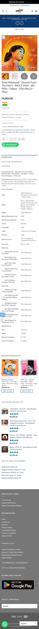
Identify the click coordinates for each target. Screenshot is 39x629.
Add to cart (7, 391)
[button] (5, 624)
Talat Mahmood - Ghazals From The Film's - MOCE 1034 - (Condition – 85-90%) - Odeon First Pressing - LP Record (18, 132)
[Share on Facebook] (7, 139)
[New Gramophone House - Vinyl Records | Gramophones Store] (19, 11)
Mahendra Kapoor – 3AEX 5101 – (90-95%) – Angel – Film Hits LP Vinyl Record (10, 382)
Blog (3, 519)
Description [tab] (7, 157)
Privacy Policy (7, 527)
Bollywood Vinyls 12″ (10, 467)
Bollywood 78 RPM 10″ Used (12, 472)
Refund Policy (7, 536)
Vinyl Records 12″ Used (28, 18)
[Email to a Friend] (15, 139)
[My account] (32, 11)
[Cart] (36, 11)
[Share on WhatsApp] (3, 139)
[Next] (34, 53)
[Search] (6, 11)
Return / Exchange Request (11, 505)
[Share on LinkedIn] (23, 139)
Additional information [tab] (12, 162)
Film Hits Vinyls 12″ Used (19, 19)
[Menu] (3, 11)
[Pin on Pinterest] (19, 139)
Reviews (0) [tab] (6, 166)
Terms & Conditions (9, 533)
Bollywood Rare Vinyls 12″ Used (14, 470)
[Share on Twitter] (11, 139)
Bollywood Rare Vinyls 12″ (11, 478)
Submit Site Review (9, 503)
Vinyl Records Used (13, 18)
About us (5, 525)
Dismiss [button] (27, 2)
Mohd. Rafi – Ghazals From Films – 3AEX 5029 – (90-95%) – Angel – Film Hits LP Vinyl (29, 382)
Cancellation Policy (9, 530)
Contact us (6, 522)
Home (3, 18)
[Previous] (5, 53)
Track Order (6, 500)
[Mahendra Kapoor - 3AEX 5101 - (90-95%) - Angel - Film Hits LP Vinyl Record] (10, 367)
